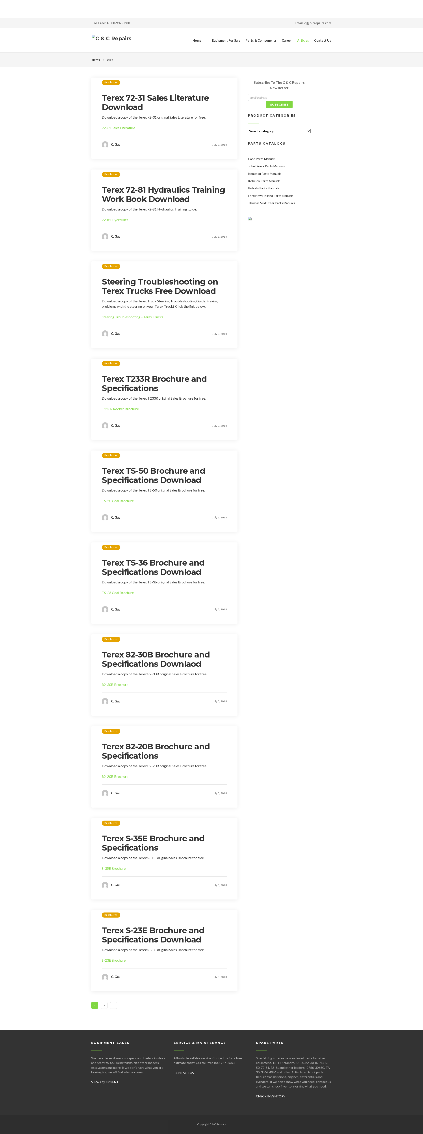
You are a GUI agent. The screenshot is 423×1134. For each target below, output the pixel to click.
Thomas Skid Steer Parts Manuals (271, 203)
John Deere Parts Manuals (266, 166)
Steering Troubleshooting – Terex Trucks (132, 317)
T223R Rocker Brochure (120, 409)
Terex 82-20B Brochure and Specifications (156, 751)
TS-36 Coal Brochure (118, 592)
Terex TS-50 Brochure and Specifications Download (153, 475)
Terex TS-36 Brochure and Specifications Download (153, 567)
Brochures (111, 82)
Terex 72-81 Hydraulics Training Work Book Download (163, 194)
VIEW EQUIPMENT (105, 1082)
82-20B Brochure (115, 776)
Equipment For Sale (226, 40)
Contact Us (322, 40)
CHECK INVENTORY (270, 1096)
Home (197, 40)
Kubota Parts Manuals (263, 188)
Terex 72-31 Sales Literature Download (155, 102)
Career (287, 40)
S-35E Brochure (114, 868)
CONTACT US (184, 1073)
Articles (303, 40)
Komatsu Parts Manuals (264, 173)
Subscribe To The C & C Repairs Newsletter (279, 85)
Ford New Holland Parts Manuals (270, 195)
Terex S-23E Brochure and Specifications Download (153, 934)
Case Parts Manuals (262, 159)
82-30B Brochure (115, 684)
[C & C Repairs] (112, 40)
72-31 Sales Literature (118, 128)
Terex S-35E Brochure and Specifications (153, 843)
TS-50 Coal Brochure (118, 501)
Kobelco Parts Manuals (264, 181)
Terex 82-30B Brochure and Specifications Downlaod (156, 659)
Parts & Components (261, 40)
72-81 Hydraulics (115, 220)
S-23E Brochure (114, 960)
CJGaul (116, 144)
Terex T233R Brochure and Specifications (154, 383)
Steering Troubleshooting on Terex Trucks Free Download (160, 286)
